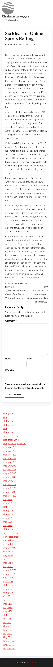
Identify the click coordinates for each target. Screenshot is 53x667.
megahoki (8, 551)
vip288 (6, 596)
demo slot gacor (11, 536)
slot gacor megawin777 (14, 443)
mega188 (7, 603)
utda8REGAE (26, 44)
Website (9, 370)
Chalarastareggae (15, 16)
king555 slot (9, 641)
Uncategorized (21, 283)
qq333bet (8, 577)
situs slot (7, 558)
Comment (11, 320)
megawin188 (9, 547)
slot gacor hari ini (11, 439)
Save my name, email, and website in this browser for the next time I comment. (25, 386)
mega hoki (8, 566)
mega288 (7, 518)
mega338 (7, 499)
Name (8, 358)
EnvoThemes (31, 662)
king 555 (7, 629)
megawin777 (9, 480)
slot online (8, 421)
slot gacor (8, 413)
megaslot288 (9, 447)
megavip (7, 588)
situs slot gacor (10, 436)
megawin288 (9, 465)
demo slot (8, 544)
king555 (7, 618)
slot (5, 417)
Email (29, 358)
